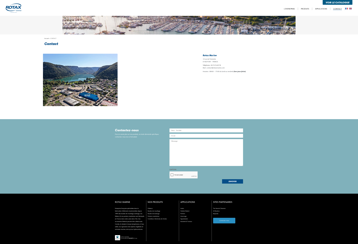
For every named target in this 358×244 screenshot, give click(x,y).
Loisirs (182, 208)
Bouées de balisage (154, 213)
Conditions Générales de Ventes (157, 219)
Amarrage (183, 216)
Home (233, 26)
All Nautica (216, 211)
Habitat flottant (184, 211)
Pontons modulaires (153, 216)
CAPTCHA (172, 169)
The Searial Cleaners (219, 208)
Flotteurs (150, 208)
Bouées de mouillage (154, 211)
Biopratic (215, 213)
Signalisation (184, 219)
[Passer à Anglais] (350, 9)
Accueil (46, 38)
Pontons (182, 213)
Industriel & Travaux (186, 221)
